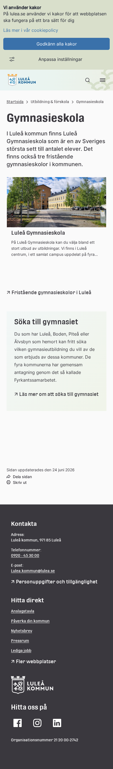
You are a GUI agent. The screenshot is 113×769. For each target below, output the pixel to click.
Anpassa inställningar (60, 59)
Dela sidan (22, 476)
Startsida (15, 102)
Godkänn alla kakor (56, 44)
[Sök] (88, 80)
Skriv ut (20, 482)
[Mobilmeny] (102, 80)
